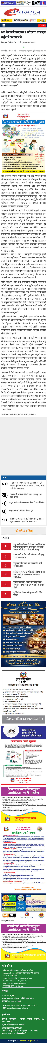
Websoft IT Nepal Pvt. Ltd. (29, 1040)
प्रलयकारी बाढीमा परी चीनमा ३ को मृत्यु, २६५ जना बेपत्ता (26, 496)
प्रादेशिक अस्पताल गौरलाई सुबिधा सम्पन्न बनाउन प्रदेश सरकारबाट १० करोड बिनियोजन (27, 520)
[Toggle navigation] (4, 25)
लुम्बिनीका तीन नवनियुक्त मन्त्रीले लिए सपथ (27, 594)
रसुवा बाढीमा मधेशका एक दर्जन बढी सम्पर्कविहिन (26, 502)
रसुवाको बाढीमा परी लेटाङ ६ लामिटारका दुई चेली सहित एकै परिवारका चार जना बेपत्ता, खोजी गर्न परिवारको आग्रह (27, 485)
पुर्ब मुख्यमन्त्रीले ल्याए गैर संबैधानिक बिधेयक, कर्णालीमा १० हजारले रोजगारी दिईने (28, 584)
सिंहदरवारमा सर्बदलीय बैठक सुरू (21, 510)
